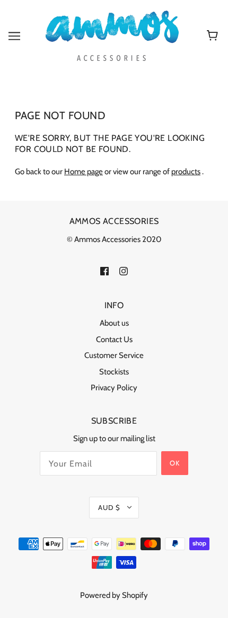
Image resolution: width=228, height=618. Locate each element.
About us (114, 323)
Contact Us (114, 339)
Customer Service (114, 355)
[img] (104, 270)
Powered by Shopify (114, 595)
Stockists (114, 372)
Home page (83, 171)
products (185, 171)
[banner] (112, 35)
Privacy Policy (114, 387)
